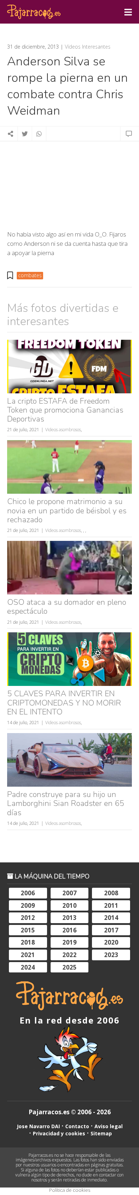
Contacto (77, 1126)
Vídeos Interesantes (87, 47)
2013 (69, 917)
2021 (28, 955)
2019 (69, 942)
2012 (28, 917)
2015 (28, 930)
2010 (69, 905)
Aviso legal (108, 1126)
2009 (28, 905)
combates (30, 275)
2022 (69, 955)
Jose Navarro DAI (38, 1126)
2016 (69, 930)
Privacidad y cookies (59, 1133)
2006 (28, 893)
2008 (111, 893)
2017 (111, 930)
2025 (69, 967)
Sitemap (101, 1133)
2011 (111, 905)
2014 (111, 917)
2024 (28, 967)
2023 (111, 955)
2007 (69, 893)
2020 (111, 942)
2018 (28, 942)
